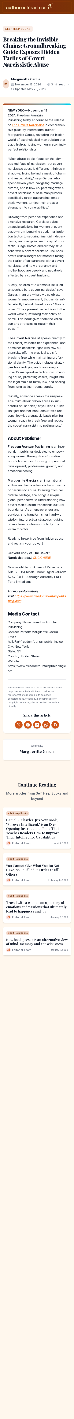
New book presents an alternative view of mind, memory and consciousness (37, 941)
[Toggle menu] (65, 7)
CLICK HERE (42, 558)
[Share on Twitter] (19, 725)
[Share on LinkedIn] (37, 725)
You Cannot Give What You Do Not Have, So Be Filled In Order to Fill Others (32, 870)
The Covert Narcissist (28, 125)
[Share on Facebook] (28, 725)
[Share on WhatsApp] (46, 725)
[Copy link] (55, 725)
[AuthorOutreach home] (29, 7)
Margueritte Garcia (25, 79)
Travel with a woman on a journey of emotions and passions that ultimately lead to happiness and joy (36, 906)
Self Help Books (18, 28)
